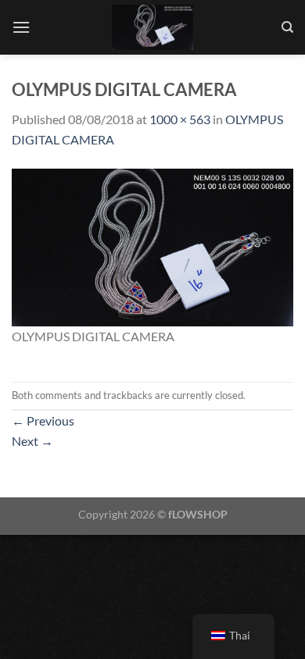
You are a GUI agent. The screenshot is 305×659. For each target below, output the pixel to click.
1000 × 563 (179, 119)
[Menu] (21, 27)
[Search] (287, 27)
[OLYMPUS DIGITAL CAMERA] (152, 245)
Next (32, 440)
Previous (43, 420)
